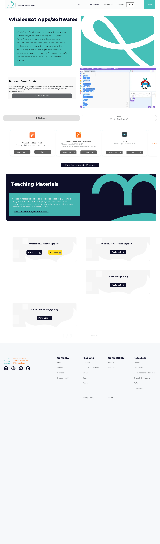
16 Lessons (55, 252)
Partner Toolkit (63, 378)
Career (60, 368)
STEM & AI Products (91, 368)
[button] (81, 4)
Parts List (32, 252)
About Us (61, 363)
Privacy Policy (88, 398)
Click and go (42, 95)
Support (137, 363)
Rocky (85, 378)
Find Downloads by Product (80, 165)
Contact (60, 373)
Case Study (138, 368)
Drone (85, 373)
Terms (110, 398)
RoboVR (111, 368)
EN (129, 4)
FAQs (136, 383)
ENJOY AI (112, 363)
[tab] (41, 118)
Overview (86, 363)
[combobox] (130, 4)
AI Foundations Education (144, 373)
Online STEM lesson (142, 378)
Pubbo (85, 383)
